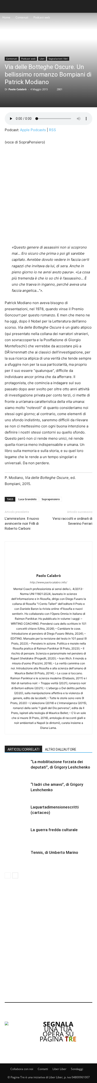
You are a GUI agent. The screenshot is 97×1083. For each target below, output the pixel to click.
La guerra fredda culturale (54, 829)
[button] (7, 6)
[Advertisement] (48, 941)
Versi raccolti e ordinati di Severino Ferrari (72, 521)
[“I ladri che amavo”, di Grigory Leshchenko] (16, 790)
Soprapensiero (51, 499)
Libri (42, 58)
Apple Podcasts (33, 130)
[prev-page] (8, 875)
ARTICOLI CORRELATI (23, 749)
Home (6, 17)
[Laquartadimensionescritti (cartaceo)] (16, 812)
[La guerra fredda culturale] (16, 835)
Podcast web (41, 17)
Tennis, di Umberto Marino (54, 852)
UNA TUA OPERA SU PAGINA (58, 1031)
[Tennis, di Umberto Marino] (16, 858)
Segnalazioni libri (58, 58)
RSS (52, 130)
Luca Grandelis (27, 499)
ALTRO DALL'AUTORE (60, 749)
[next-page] (15, 875)
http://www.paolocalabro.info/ (48, 582)
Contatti (43, 1069)
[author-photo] (48, 569)
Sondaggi (77, 1069)
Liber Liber (59, 1069)
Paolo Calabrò (17, 89)
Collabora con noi (21, 1069)
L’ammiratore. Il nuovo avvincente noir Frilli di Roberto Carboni (22, 523)
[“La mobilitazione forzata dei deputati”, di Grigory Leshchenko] (16, 767)
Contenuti (22, 17)
